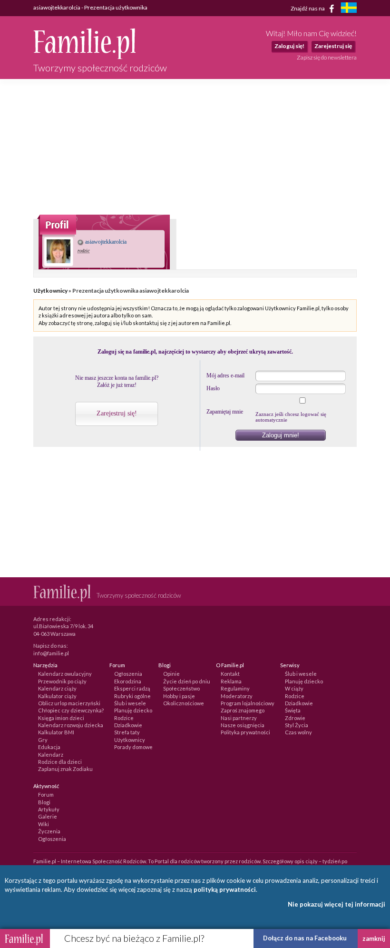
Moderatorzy (237, 696)
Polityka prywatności (245, 732)
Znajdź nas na (308, 7)
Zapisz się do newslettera (327, 57)
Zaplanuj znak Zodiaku (65, 769)
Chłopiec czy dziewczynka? (71, 710)
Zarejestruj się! (117, 413)
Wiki (43, 824)
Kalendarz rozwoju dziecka (70, 725)
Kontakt (230, 674)
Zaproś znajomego (242, 710)
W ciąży (294, 688)
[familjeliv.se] (349, 8)
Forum (46, 794)
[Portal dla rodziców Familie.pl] (84, 56)
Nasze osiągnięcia (242, 725)
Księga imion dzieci (61, 718)
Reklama (231, 681)
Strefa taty (127, 732)
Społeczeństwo (181, 688)
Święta (293, 710)
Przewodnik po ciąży (62, 681)
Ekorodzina (127, 681)
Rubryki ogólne (132, 696)
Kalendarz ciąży (57, 688)
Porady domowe (133, 747)
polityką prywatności (225, 889)
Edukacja (49, 747)
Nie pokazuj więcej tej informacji (336, 904)
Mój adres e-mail (225, 375)
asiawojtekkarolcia (105, 241)
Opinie (171, 674)
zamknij (373, 938)
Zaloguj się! (289, 45)
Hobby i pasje (179, 696)
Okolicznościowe (183, 703)
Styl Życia (296, 725)
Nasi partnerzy (239, 718)
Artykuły (48, 809)
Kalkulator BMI (56, 732)
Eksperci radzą (132, 688)
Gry (43, 740)
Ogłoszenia (128, 674)
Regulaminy (235, 688)
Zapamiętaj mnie (224, 411)
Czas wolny (298, 732)
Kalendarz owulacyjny (65, 674)
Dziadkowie (128, 725)
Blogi (44, 802)
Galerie (47, 816)
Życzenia (49, 831)
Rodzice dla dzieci (60, 762)
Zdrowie (295, 718)
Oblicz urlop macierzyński (69, 703)
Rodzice (124, 718)
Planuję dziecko (133, 710)
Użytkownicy (50, 290)
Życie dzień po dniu (186, 681)
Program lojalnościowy (247, 703)
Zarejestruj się (333, 45)
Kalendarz (50, 754)
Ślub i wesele (130, 703)
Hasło (213, 388)
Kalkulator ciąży (57, 696)
